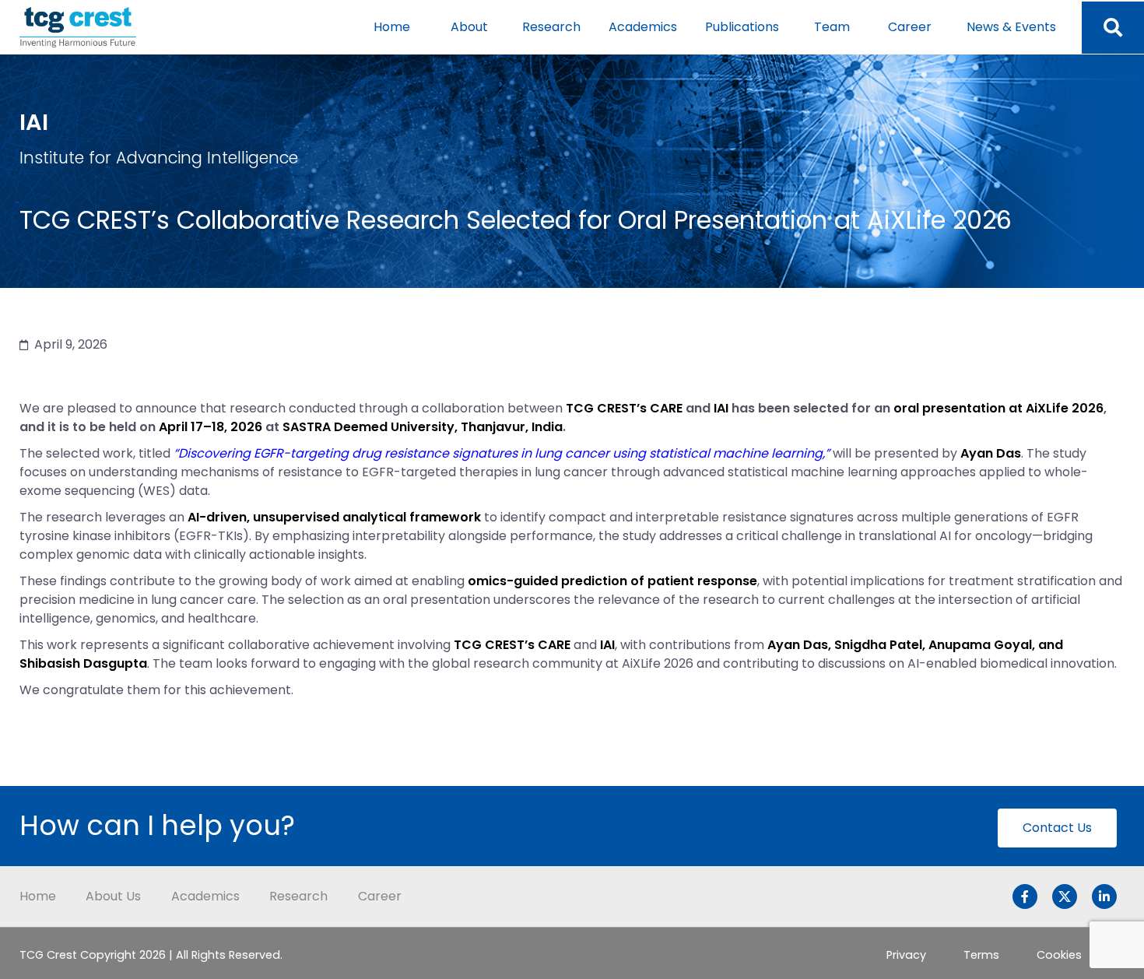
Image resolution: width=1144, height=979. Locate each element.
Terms (981, 955)
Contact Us (1057, 828)
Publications (742, 27)
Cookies (1059, 955)
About (469, 27)
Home (392, 27)
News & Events (1011, 27)
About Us (113, 896)
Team (832, 27)
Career (910, 27)
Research (551, 27)
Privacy (906, 955)
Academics (643, 27)
